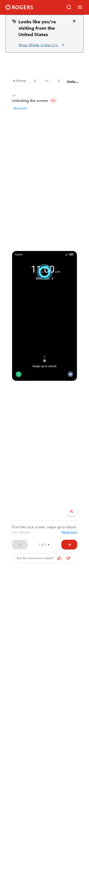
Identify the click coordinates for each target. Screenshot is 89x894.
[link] (41, 45)
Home (21, 80)
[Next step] (44, 316)
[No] (68, 558)
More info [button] (20, 108)
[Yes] (59, 558)
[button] (68, 7)
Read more (69, 532)
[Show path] (47, 81)
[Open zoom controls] (71, 511)
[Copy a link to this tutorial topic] (53, 100)
